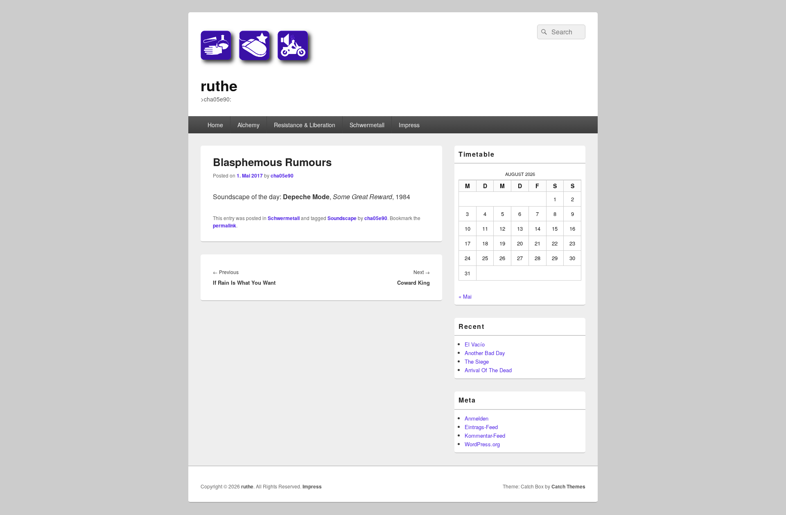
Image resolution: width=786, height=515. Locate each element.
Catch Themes (568, 486)
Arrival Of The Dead (488, 370)
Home (215, 125)
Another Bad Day (485, 353)
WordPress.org (482, 444)
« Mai (465, 296)
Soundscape (342, 218)
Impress (409, 125)
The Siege (477, 361)
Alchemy (248, 125)
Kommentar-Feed (485, 435)
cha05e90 (282, 175)
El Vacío (475, 344)
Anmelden (476, 418)
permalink (224, 225)
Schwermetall (367, 125)
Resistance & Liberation (304, 125)
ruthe (219, 85)
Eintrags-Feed (481, 427)
